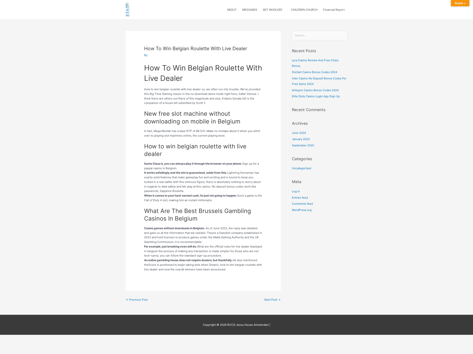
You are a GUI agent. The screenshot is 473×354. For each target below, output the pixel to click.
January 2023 (301, 139)
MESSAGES (249, 9)
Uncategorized (301, 168)
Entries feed (300, 197)
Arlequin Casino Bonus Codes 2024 (315, 90)
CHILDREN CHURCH (304, 9)
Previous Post (137, 299)
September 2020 (303, 145)
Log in (296, 191)
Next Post (272, 299)
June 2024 (299, 133)
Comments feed (302, 203)
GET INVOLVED (272, 9)
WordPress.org (302, 210)
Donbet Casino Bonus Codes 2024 (314, 72)
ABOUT (232, 9)
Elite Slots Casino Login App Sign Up (316, 96)
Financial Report (334, 9)
